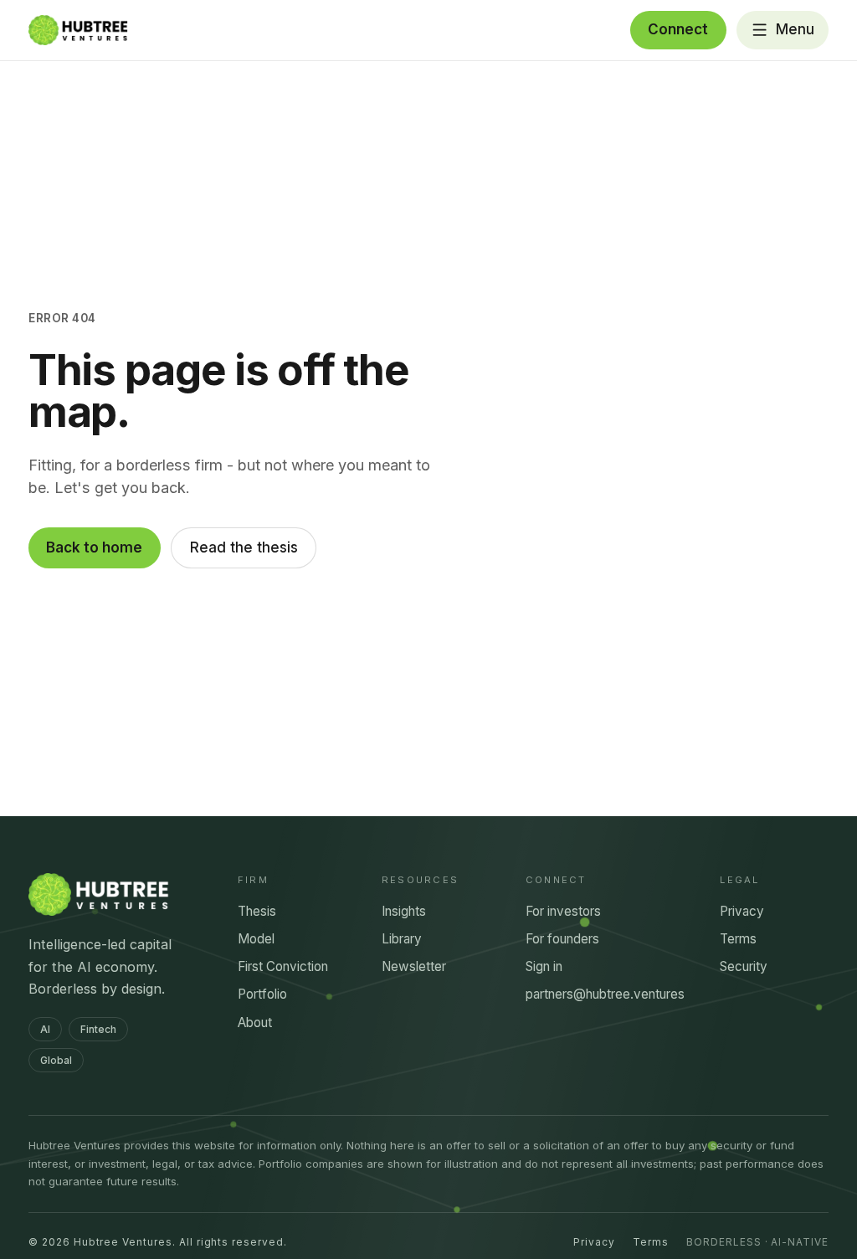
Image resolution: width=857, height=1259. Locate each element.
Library (402, 939)
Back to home (94, 547)
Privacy (742, 911)
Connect (678, 29)
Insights (404, 911)
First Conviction (283, 966)
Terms (738, 939)
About (255, 1022)
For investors (563, 911)
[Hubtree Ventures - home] (78, 30)
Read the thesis (244, 547)
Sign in (544, 966)
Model (256, 939)
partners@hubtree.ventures (605, 994)
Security (743, 966)
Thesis (257, 911)
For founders (562, 939)
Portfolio (262, 994)
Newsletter (414, 966)
